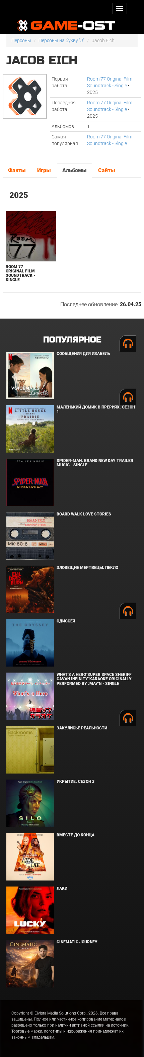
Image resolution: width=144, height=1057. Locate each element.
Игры (44, 170)
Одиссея (66, 621)
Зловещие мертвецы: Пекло (87, 567)
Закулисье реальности (82, 728)
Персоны (21, 40)
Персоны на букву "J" (61, 40)
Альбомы (74, 170)
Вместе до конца (75, 835)
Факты (17, 170)
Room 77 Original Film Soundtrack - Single (20, 273)
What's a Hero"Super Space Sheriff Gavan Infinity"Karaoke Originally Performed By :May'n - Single (94, 679)
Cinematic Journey (77, 942)
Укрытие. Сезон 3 (75, 781)
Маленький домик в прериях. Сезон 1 (96, 409)
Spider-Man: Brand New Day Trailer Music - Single (95, 462)
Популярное (72, 340)
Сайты (106, 170)
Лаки (62, 888)
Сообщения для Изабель (83, 353)
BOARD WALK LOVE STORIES (84, 514)
